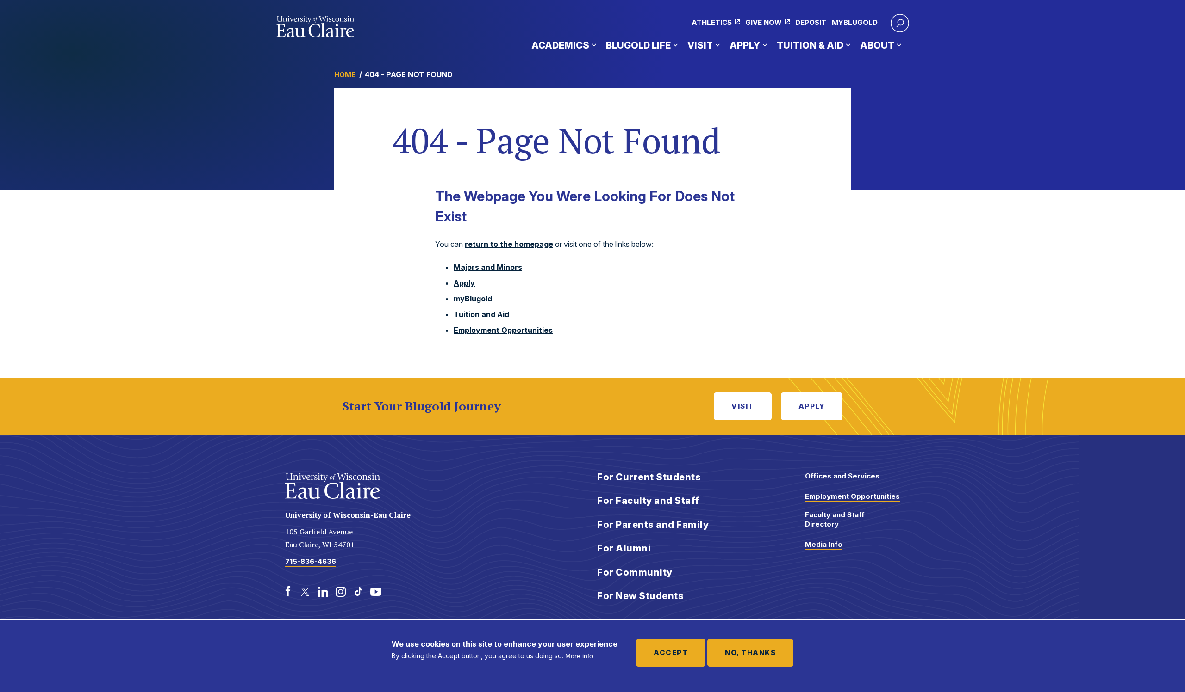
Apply (745, 45)
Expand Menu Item (593, 44)
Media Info (823, 544)
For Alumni (624, 548)
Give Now (763, 22)
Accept (671, 652)
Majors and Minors (488, 267)
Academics (560, 45)
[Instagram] (340, 591)
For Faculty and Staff (648, 500)
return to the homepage (509, 244)
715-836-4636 (310, 561)
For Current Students (649, 477)
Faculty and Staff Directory (835, 519)
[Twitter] (305, 591)
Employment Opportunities (503, 330)
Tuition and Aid (481, 314)
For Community (635, 572)
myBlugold (855, 22)
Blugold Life (638, 45)
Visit (700, 45)
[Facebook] (288, 591)
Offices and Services (842, 476)
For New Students (640, 595)
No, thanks (750, 652)
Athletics (712, 22)
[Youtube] (376, 591)
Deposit (810, 22)
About (877, 45)
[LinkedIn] (323, 591)
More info (579, 656)
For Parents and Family (653, 524)
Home (345, 74)
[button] (900, 23)
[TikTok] (358, 591)
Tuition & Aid (810, 45)
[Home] (315, 27)
